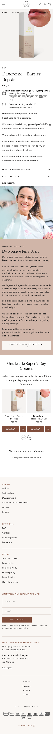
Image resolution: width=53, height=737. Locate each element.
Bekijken (11, 428)
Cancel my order (10, 582)
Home (4, 12)
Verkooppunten (9, 537)
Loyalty (5, 507)
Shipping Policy (9, 567)
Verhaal (5, 488)
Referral (5, 512)
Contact (5, 532)
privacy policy (22, 628)
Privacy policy (8, 572)
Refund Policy (8, 577)
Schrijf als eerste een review (26, 457)
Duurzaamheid (9, 497)
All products (17, 12)
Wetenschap (8, 493)
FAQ (4, 528)
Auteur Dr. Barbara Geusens (15, 502)
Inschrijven (7, 667)
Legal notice (8, 563)
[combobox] (17, 706)
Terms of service (10, 558)
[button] (26, 457)
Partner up (7, 542)
